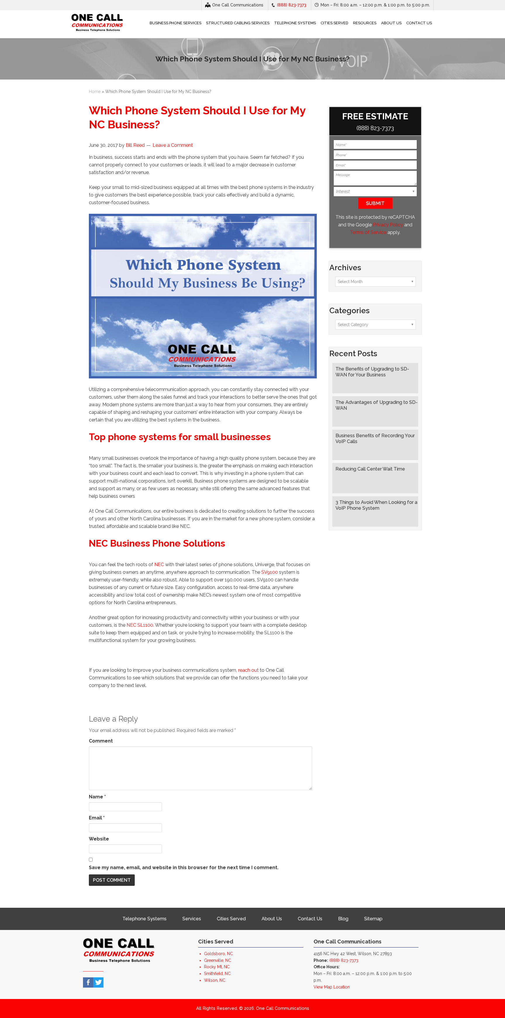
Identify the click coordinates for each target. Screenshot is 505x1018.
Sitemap (373, 918)
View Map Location (332, 987)
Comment (101, 741)
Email (97, 818)
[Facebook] (88, 982)
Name (97, 797)
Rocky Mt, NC (217, 966)
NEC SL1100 (140, 625)
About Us (272, 918)
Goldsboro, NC (218, 953)
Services (191, 918)
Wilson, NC (214, 980)
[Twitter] (98, 982)
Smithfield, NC (217, 973)
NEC (159, 564)
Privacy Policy (388, 225)
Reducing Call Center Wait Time (370, 469)
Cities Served (231, 918)
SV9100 (269, 572)
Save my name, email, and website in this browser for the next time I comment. (184, 867)
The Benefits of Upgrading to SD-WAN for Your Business (372, 372)
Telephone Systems (144, 918)
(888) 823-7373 (291, 5)
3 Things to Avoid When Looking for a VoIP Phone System (376, 505)
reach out (248, 670)
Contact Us (310, 918)
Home (95, 91)
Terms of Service (368, 232)
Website (99, 839)
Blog (343, 918)
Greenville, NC (217, 960)
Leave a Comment (173, 145)
